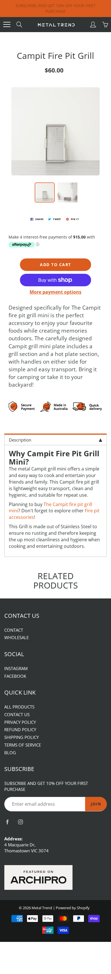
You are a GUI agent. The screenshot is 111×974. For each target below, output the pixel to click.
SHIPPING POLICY (21, 737)
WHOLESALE (16, 637)
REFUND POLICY (20, 729)
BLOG (10, 752)
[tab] (55, 439)
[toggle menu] (7, 24)
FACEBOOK (15, 676)
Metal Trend (42, 907)
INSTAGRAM (16, 668)
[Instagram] (20, 822)
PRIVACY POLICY (20, 722)
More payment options (55, 292)
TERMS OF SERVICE (22, 745)
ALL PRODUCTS (19, 707)
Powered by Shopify (73, 907)
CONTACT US (17, 714)
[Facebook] (7, 822)
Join (96, 804)
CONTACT (13, 630)
